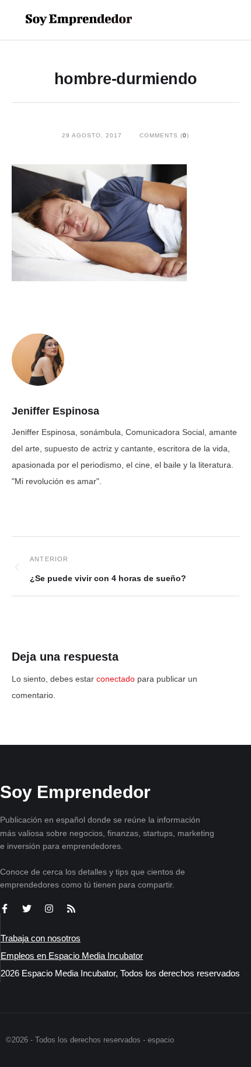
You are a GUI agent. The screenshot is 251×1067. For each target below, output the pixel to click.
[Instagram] (49, 908)
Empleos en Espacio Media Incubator (72, 956)
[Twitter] (27, 908)
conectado (115, 678)
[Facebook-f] (4, 908)
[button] (205, 20)
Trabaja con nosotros (41, 938)
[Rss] (71, 908)
